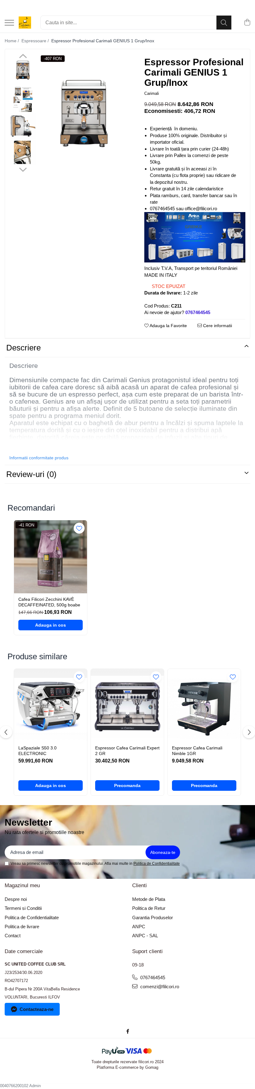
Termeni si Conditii (23, 908)
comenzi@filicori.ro (159, 986)
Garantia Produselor (152, 917)
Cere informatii (217, 325)
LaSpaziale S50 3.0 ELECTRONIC (37, 750)
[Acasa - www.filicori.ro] (25, 22)
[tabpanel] (84, 113)
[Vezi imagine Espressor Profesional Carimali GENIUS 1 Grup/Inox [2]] (23, 126)
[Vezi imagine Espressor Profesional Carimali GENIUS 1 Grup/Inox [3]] (23, 152)
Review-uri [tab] (31, 474)
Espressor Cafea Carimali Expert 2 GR (127, 750)
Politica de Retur (148, 908)
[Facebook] (128, 1031)
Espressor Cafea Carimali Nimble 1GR (197, 750)
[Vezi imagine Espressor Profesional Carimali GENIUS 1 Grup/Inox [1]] (23, 100)
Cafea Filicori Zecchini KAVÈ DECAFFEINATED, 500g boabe (49, 602)
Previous (23, 57)
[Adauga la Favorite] (79, 528)
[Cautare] (223, 23)
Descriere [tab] (23, 347)
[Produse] (9, 23)
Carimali (151, 93)
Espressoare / (35, 40)
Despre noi (16, 899)
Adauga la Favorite (168, 325)
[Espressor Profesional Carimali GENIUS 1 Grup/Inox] (84, 113)
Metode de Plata (148, 899)
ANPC (138, 926)
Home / (12, 40)
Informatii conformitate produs (38, 457)
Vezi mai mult (24, 447)
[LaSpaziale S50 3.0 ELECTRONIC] (50, 705)
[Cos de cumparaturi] (247, 22)
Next (23, 169)
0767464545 (152, 977)
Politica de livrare (22, 926)
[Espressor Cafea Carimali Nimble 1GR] (204, 705)
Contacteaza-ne (36, 1009)
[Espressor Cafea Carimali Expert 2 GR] (127, 705)
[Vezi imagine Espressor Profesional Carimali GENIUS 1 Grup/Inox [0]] (23, 70)
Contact (13, 935)
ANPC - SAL (145, 935)
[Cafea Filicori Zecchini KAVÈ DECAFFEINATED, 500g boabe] (50, 556)
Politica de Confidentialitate (156, 863)
